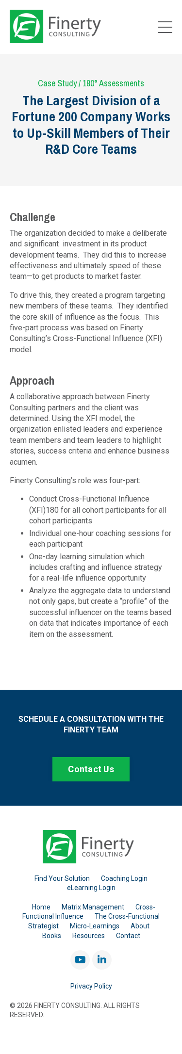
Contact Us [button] (91, 769)
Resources (88, 936)
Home (41, 907)
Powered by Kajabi (91, 1029)
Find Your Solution (62, 878)
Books (51, 936)
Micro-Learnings (94, 926)
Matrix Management (93, 907)
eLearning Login (91, 888)
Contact (128, 936)
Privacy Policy (91, 986)
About (140, 926)
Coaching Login (124, 878)
